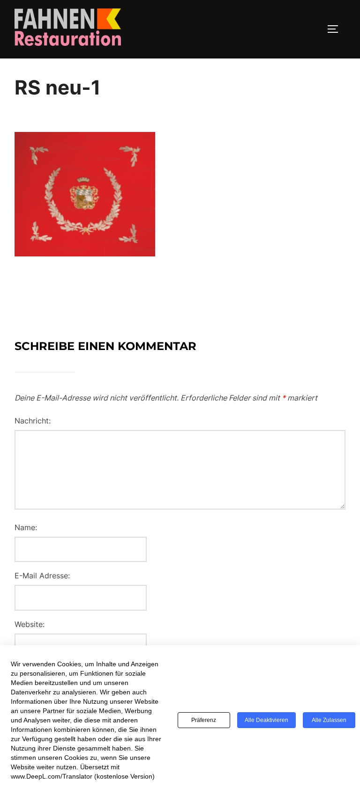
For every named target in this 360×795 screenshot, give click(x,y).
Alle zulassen (329, 720)
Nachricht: (33, 420)
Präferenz (203, 720)
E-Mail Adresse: (42, 575)
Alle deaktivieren (266, 720)
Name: (26, 527)
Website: (30, 624)
